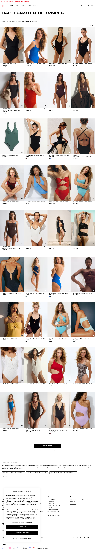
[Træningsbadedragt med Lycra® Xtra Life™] (83, 136)
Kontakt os (51, 507)
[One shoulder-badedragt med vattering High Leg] (59, 365)
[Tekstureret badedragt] (36, 410)
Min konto (51, 501)
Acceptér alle (22, 527)
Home (29, 5)
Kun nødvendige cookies (22, 533)
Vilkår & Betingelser (54, 505)
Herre (18, 5)
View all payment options (42, 548)
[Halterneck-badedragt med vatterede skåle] (59, 136)
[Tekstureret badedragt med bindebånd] (12, 90)
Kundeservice (52, 499)
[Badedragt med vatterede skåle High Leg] (36, 45)
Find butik (51, 503)
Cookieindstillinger (54, 515)
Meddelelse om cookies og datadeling (22, 522)
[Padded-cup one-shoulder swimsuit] (36, 136)
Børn (23, 5)
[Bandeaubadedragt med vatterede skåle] (59, 183)
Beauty (35, 5)
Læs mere (73, 504)
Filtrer (89, 25)
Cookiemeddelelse (53, 511)
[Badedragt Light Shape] (12, 45)
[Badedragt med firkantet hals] (12, 228)
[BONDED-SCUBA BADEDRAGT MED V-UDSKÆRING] (59, 410)
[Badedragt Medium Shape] (12, 136)
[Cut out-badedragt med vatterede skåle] (59, 319)
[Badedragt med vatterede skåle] (12, 319)
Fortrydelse (52, 513)
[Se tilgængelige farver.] (27, 67)
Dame (11, 5)
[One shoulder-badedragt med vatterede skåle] (59, 90)
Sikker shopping (53, 509)
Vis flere (4, 476)
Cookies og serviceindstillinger (22, 539)
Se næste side (47, 446)
